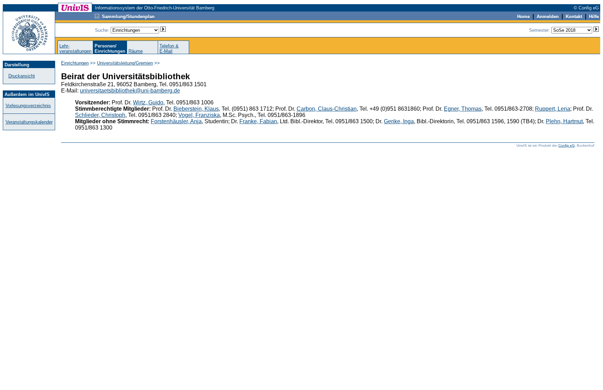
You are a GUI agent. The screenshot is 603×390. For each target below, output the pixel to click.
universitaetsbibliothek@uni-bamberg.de (130, 91)
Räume (135, 51)
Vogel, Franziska (199, 115)
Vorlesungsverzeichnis (28, 105)
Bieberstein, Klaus (196, 109)
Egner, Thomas (463, 109)
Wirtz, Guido (148, 102)
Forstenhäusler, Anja (176, 121)
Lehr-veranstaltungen (75, 48)
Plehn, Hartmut (564, 121)
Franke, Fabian (258, 121)
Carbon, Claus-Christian (327, 109)
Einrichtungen (75, 63)
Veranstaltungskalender (29, 122)
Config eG (566, 145)
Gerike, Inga (399, 121)
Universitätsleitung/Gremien (125, 63)
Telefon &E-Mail (169, 48)
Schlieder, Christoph (100, 115)
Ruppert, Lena (552, 109)
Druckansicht (21, 76)
